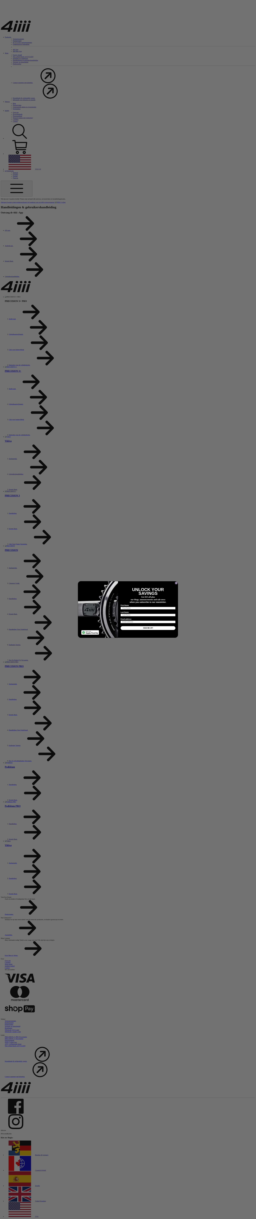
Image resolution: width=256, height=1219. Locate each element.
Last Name (125, 612)
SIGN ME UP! (148, 628)
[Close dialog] (176, 583)
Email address (126, 619)
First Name (125, 605)
